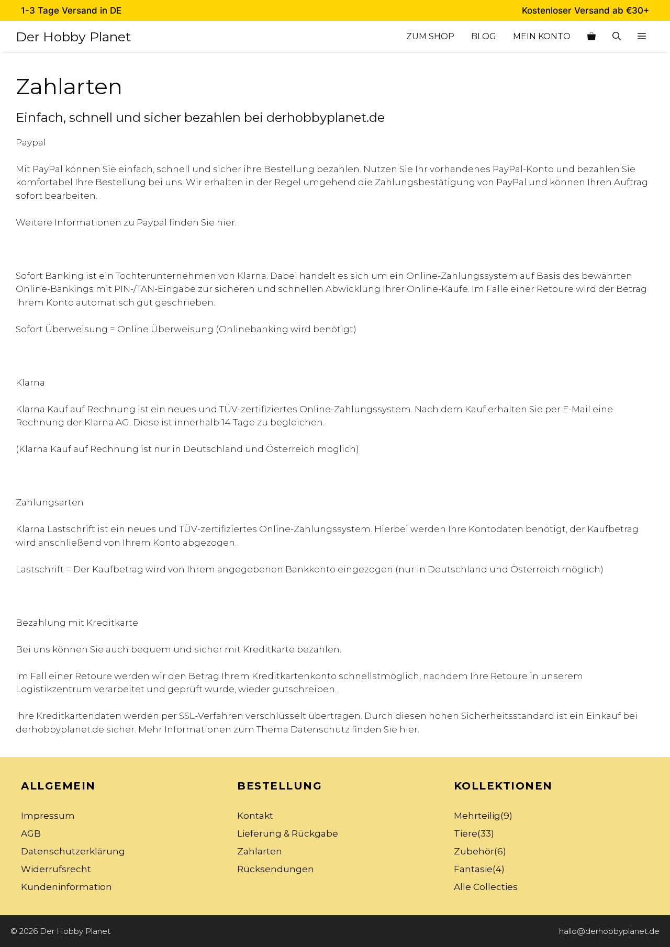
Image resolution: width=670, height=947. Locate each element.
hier (226, 222)
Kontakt (255, 815)
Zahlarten (259, 851)
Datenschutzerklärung (73, 851)
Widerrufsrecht (56, 869)
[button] (641, 36)
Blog (483, 36)
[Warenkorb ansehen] (591, 36)
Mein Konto (542, 36)
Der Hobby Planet (73, 36)
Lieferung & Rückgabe (287, 833)
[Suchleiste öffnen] (616, 36)
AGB (31, 833)
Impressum (48, 815)
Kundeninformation (66, 887)
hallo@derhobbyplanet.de (609, 931)
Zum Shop (430, 36)
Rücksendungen (275, 869)
